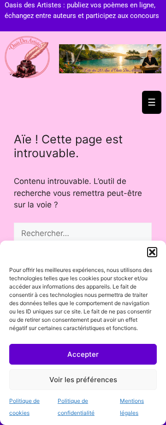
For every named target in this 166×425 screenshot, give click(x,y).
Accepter (83, 354)
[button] (152, 252)
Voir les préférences (83, 379)
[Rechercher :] (83, 233)
